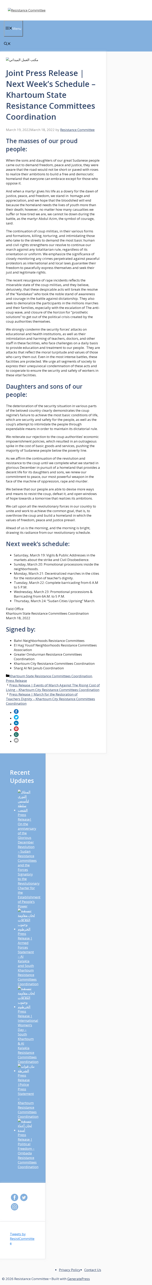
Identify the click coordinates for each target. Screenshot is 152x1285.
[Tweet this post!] (16, 718)
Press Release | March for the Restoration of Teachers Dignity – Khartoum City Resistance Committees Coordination (50, 699)
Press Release (16, 680)
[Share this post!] (16, 712)
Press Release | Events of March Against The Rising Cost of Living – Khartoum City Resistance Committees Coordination (53, 687)
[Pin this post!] (16, 730)
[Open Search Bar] (7, 44)
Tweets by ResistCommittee (22, 1238)
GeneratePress (78, 1278)
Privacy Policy (69, 1270)
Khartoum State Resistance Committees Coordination (50, 676)
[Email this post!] (16, 741)
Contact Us (92, 1270)
